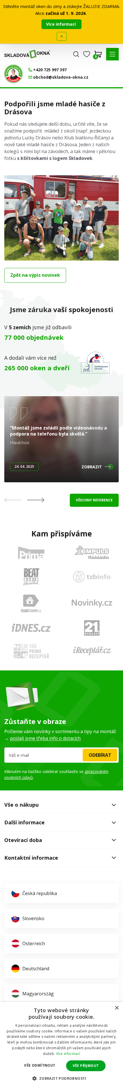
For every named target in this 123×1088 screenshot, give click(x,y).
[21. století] (92, 628)
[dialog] (61, 1045)
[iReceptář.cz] (92, 650)
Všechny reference (94, 500)
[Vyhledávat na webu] (76, 54)
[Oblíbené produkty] (86, 54)
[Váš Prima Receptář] (31, 651)
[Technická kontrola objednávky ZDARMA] (13, 74)
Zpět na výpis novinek (35, 275)
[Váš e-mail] (61, 755)
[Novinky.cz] (92, 603)
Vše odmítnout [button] (39, 1065)
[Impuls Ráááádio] (92, 552)
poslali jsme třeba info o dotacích (45, 738)
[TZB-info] (92, 577)
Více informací (61, 24)
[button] (112, 54)
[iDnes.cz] (31, 628)
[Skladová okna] (27, 54)
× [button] (116, 1008)
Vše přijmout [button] (86, 1065)
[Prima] (31, 553)
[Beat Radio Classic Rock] (31, 577)
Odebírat (100, 755)
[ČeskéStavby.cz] (31, 603)
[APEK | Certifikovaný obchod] (95, 362)
